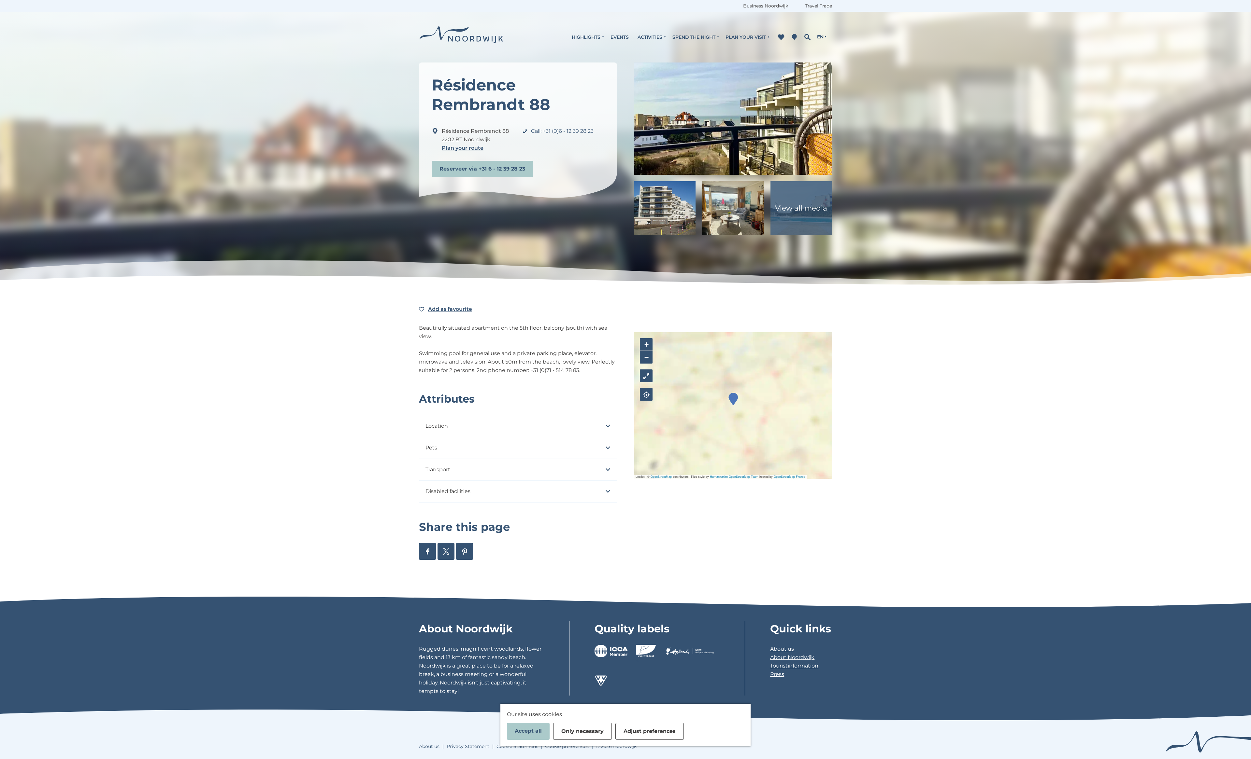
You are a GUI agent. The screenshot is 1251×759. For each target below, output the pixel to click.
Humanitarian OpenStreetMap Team (734, 477)
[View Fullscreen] (646, 375)
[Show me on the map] (646, 394)
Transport (437, 469)
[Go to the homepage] (461, 37)
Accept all (528, 731)
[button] (733, 399)
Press (777, 674)
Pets (431, 448)
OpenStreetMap (661, 477)
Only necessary (582, 731)
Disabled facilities (447, 491)
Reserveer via (458, 169)
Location (436, 426)
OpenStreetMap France (789, 477)
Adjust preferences (650, 731)
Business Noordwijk (765, 6)
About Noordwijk (792, 657)
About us (782, 649)
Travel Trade (818, 6)
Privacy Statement (468, 746)
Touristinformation (794, 666)
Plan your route (462, 148)
